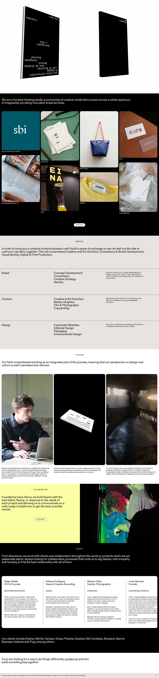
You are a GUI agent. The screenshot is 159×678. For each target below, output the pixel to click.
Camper (49, 591)
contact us (71, 659)
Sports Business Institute (14, 591)
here (84, 675)
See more (79, 225)
